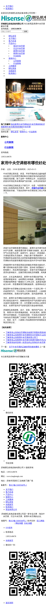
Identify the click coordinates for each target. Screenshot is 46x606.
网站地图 (19, 523)
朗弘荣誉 (9, 502)
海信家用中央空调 (18, 124)
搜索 (25, 31)
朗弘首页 (14, 132)
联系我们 (9, 9)
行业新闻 (33, 132)
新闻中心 (23, 132)
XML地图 (28, 523)
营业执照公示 (11, 509)
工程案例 (9, 499)
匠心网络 (40, 521)
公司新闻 (8, 142)
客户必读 (9, 492)
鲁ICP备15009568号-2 (18, 485)
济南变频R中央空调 (22, 127)
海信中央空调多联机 (34, 124)
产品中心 (9, 494)
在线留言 (9, 504)
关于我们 (9, 6)
